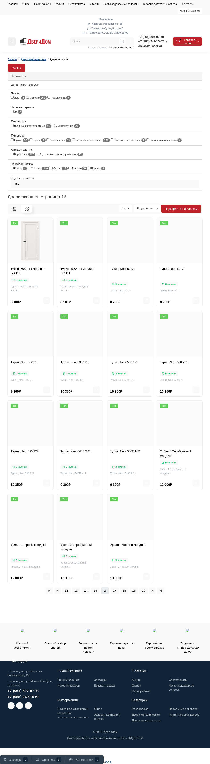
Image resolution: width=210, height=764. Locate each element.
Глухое (38, 140)
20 (143, 590)
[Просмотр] (16, 261)
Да (17, 112)
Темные (78, 168)
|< (49, 590)
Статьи (94, 4)
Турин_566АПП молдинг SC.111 (77, 271)
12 (66, 590)
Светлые (39, 168)
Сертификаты (76, 4)
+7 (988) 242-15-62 (151, 41)
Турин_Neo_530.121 (124, 362)
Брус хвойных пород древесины (60, 154)
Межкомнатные (66, 126)
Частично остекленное (128, 140)
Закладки (100, 679)
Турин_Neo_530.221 (174, 362)
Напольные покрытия (183, 708)
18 (124, 590)
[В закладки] (43, 261)
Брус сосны (24, 154)
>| (161, 590)
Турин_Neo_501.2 (172, 268)
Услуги (59, 4)
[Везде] (122, 41)
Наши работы (42, 4)
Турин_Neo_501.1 (122, 268)
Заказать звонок (150, 46)
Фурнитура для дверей (184, 714)
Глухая (20, 140)
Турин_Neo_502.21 (24, 362)
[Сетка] (26, 209)
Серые (59, 168)
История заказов (68, 685)
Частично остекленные (164, 140)
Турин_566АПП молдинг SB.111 (28, 271)
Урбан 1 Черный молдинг (28, 545)
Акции (136, 679)
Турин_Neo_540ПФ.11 (75, 451)
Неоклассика (59, 97)
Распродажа (140, 708)
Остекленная (59, 140)
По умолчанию (146, 208)
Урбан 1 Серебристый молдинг (175, 454)
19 (134, 590)
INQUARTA (135, 738)
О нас (26, 4)
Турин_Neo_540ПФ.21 (125, 451)
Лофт (19, 97)
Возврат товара (104, 685)
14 (85, 590)
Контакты (187, 4)
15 (124, 208)
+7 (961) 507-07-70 (151, 37)
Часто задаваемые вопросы (120, 4)
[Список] (14, 209)
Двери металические (146, 714)
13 (76, 590)
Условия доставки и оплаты (160, 4)
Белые (19, 168)
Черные (97, 168)
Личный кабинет (190, 10)
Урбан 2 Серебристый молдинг (76, 547)
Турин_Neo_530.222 (24, 451)
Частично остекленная (91, 140)
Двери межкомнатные (146, 720)
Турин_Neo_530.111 (74, 362)
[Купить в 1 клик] (25, 261)
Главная (13, 4)
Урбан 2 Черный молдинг (127, 545)
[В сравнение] (34, 261)
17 (114, 590)
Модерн (37, 97)
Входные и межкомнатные (32, 126)
